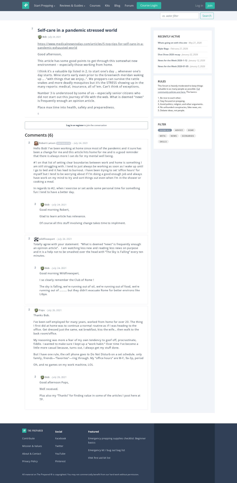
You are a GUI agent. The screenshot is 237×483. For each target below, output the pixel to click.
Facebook (60, 438)
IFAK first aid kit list (99, 457)
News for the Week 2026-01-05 (173, 66)
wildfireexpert (47, 238)
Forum (129, 5)
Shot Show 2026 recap (169, 54)
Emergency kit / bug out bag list (106, 450)
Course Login (149, 5)
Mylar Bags (163, 48)
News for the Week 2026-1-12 (172, 60)
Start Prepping (43, 5)
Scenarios (188, 136)
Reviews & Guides (71, 5)
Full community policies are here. (179, 90)
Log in (199, 5)
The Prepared (25, 5)
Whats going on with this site (172, 42)
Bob (45, 36)
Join (210, 5)
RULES (162, 81)
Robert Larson (47, 143)
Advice (179, 130)
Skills (163, 141)
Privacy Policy (30, 461)
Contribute (28, 438)
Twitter (59, 446)
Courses (95, 5)
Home (32, 431)
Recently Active (169, 36)
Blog (117, 5)
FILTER (162, 124)
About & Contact (31, 453)
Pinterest (60, 461)
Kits (107, 5)
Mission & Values (32, 446)
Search (206, 16)
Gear (191, 130)
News (174, 136)
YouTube (60, 453)
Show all (165, 130)
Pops (42, 310)
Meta (163, 136)
